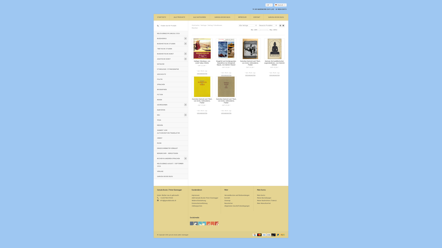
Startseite (161, 17)
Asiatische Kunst (164, 59)
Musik (159, 143)
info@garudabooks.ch (168, 200)
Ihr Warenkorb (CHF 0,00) (264, 9)
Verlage (160, 171)
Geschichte (161, 74)
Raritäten (161, 110)
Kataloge (160, 64)
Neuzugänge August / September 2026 (170, 165)
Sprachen (161, 84)
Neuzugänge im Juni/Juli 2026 (168, 33)
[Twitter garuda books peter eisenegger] (196, 223)
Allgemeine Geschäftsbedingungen (237, 206)
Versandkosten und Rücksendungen (236, 195)
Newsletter (228, 203)
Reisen (159, 100)
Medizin (160, 125)
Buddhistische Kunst (165, 54)
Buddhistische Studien (166, 44)
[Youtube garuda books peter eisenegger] (208, 223)
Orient (159, 138)
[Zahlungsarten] (255, 235)
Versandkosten (202, 74)
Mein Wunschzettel (264, 203)
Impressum (242, 17)
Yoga (159, 120)
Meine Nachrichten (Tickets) (267, 200)
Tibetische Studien (164, 49)
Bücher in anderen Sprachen (168, 158)
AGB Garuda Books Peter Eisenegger (205, 198)
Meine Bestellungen (264, 198)
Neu (158, 115)
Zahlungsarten (197, 206)
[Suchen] (158, 25)
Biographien (162, 89)
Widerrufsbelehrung (199, 200)
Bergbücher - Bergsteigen (167, 153)
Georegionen (162, 105)
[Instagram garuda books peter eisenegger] (216, 223)
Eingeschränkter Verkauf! (167, 148)
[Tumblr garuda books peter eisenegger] (212, 223)
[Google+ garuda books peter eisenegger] (200, 223)
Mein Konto (282, 9)
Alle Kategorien (199, 17)
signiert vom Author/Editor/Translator (168, 131)
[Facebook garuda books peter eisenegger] (192, 223)
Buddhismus (162, 38)
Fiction (160, 94)
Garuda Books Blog (222, 17)
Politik (159, 79)
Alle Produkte (179, 17)
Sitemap (227, 200)
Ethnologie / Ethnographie (168, 69)
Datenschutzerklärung (199, 203)
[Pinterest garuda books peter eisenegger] (204, 223)
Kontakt (256, 17)
